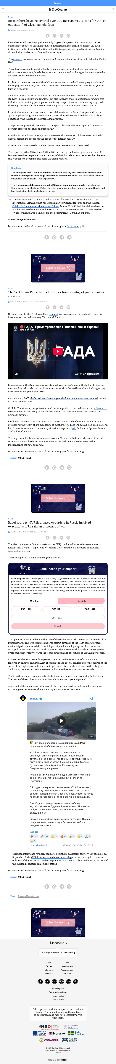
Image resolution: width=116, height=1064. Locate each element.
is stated (17, 59)
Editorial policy (58, 989)
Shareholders (67, 966)
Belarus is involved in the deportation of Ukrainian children (58, 213)
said (74, 428)
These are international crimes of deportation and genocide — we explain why (57, 175)
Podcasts (49, 973)
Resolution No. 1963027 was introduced (28, 422)
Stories (49, 966)
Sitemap (67, 973)
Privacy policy (58, 996)
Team (67, 963)
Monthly (81, 601)
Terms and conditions (58, 992)
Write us (58, 1053)
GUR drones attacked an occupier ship (51, 857)
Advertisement (67, 970)
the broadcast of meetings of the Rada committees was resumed (64, 398)
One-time (35, 601)
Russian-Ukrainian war (28, 896)
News (49, 963)
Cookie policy (58, 999)
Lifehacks (49, 970)
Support (58, 3)
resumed (53, 314)
